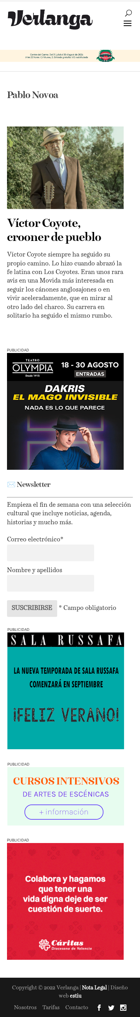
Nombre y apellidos (34, 570)
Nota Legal (95, 988)
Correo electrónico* (35, 540)
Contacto (76, 1007)
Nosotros (25, 1007)
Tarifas (51, 1007)
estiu (76, 996)
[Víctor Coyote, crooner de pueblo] (65, 167)
